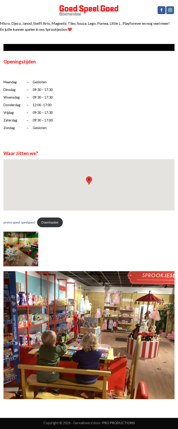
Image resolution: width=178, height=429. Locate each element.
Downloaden (49, 222)
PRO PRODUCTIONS (118, 423)
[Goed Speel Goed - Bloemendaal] (89, 10)
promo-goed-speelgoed (19, 222)
